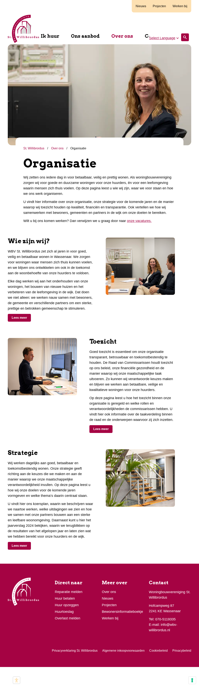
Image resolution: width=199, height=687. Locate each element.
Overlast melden (67, 618)
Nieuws (141, 6)
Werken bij (180, 6)
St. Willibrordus (34, 148)
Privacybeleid (181, 650)
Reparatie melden (68, 592)
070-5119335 (165, 619)
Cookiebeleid (158, 650)
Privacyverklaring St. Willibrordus (75, 650)
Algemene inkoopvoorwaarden (123, 650)
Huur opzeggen (67, 605)
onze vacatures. (139, 221)
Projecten (159, 6)
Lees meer (19, 317)
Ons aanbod (85, 36)
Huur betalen (65, 598)
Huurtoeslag (64, 612)
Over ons (122, 36)
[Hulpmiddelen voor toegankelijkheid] (16, 680)
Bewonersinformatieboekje (122, 612)
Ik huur (50, 36)
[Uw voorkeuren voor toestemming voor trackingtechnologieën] (192, 680)
